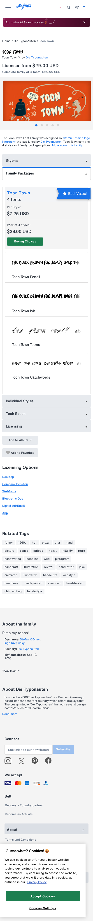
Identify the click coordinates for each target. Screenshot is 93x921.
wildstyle (69, 575)
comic (24, 551)
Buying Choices (25, 241)
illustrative (30, 575)
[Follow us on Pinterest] (37, 760)
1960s (22, 542)
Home (6, 41)
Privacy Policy (36, 882)
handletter (66, 567)
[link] (76, 7)
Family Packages (20, 173)
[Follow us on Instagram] (10, 760)
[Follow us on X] (23, 760)
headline (32, 559)
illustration (31, 567)
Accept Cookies (42, 896)
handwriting (13, 559)
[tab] (36, 125)
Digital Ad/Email (13, 506)
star (57, 542)
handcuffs (50, 575)
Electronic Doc (12, 498)
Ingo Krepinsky (15, 643)
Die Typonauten (25, 41)
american (54, 583)
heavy (53, 551)
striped (38, 551)
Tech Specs (16, 413)
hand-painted (33, 583)
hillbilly (68, 551)
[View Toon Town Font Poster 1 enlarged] (47, 102)
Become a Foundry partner (24, 805)
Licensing (14, 426)
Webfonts (9, 491)
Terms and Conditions (20, 839)
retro (81, 551)
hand (69, 542)
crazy (45, 542)
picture (9, 551)
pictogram (62, 559)
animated (11, 575)
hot (34, 542)
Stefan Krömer (73, 138)
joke (82, 567)
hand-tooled (74, 583)
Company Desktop (15, 484)
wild (47, 559)
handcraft (11, 567)
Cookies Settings (42, 908)
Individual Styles (20, 401)
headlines (11, 583)
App (5, 513)
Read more (10, 714)
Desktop (8, 477)
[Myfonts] (23, 9)
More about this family (67, 145)
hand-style (34, 591)
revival (48, 567)
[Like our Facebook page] (50, 760)
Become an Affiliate (19, 814)
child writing (13, 591)
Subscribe (63, 749)
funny (9, 542)
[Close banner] (84, 22)
